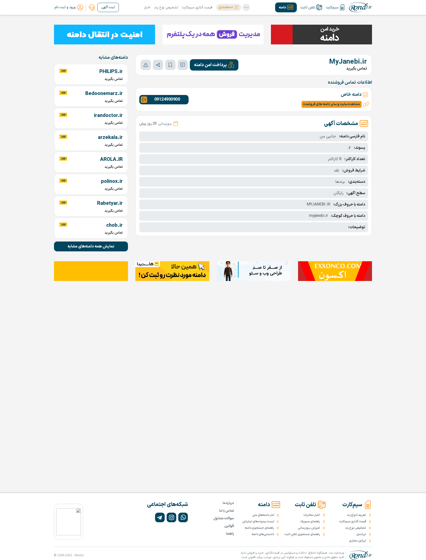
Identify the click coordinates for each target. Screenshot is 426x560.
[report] (146, 65)
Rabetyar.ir (110, 203)
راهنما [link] (230, 533)
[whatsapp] (183, 517)
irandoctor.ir (108, 115)
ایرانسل (361, 534)
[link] (92, 7)
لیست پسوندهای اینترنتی (258, 521)
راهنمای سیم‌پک (310, 521)
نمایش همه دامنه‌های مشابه (91, 246)
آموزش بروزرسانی (309, 528)
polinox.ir (112, 181)
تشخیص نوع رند (166, 7)
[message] (183, 65)
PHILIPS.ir (111, 71)
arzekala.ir (110, 137)
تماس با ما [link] (226, 510)
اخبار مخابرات (311, 515)
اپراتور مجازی (357, 541)
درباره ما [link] (228, 503)
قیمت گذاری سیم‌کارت (197, 7)
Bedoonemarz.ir (104, 93)
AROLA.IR (111, 159)
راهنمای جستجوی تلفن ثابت (302, 534)
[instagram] (171, 517)
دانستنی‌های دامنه (263, 534)
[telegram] (160, 517)
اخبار (147, 7)
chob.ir (114, 225)
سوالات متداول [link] (223, 518)
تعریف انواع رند (356, 515)
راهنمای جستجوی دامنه (259, 528)
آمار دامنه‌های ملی (263, 515)
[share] (158, 65)
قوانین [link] (229, 526)
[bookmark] (170, 65)
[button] (228, 7)
